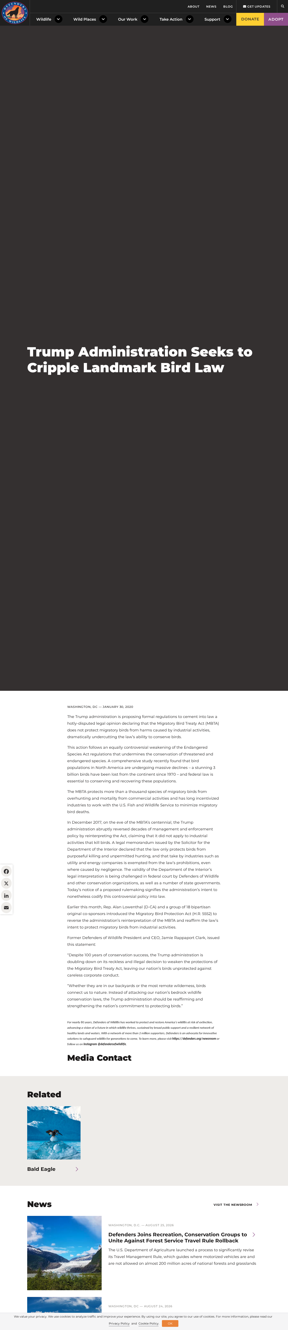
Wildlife (43, 19)
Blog (228, 6)
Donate (250, 19)
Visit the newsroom (233, 1205)
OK (170, 1323)
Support (212, 19)
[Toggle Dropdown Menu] (59, 19)
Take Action (171, 19)
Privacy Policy (119, 1323)
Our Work (127, 19)
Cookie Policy (149, 1323)
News (211, 6)
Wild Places (84, 19)
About (194, 6)
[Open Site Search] (282, 6)
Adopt (276, 19)
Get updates (258, 6)
